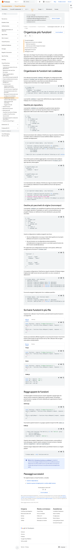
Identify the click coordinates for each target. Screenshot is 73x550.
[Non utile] (63, 27)
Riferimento (49, 9)
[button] (8, 22)
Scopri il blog (40, 511)
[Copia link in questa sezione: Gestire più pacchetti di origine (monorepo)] (62, 205)
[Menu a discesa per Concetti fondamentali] (22, 9)
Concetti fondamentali (15, 9)
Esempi (56, 9)
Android (23, 532)
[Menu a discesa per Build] (35, 9)
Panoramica (4, 9)
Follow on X (39, 516)
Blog (55, 1)
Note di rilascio (56, 518)
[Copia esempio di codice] (63, 86)
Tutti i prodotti (24, 541)
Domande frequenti (57, 522)
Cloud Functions (19, 6)
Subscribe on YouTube (42, 518)
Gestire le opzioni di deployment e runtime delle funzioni (41, 483)
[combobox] (30, 1)
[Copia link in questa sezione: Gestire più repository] (44, 105)
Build (32, 9)
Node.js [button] (27, 344)
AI (26, 9)
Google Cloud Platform (26, 538)
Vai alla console (62, 1)
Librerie (22, 518)
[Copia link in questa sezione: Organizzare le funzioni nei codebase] (25, 74)
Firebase (25, 26)
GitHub (22, 520)
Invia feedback (59, 32)
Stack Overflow (56, 513)
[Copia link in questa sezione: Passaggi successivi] (45, 474)
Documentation (7, 6)
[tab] (27, 319)
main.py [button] (33, 319)
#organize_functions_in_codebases (43, 460)
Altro (16, 1)
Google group (56, 516)
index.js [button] (27, 319)
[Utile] (61, 27)
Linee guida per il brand (58, 520)
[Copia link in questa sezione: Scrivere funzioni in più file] (52, 310)
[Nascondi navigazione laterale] (17, 547)
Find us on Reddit (41, 513)
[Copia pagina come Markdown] (30, 36)
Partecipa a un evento (42, 520)
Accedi (69, 1)
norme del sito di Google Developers (45, 498)
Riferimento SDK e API (26, 513)
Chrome (23, 534)
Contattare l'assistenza (58, 511)
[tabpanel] (44, 328)
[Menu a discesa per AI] (28, 9)
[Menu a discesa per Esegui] (43, 9)
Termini (22, 547)
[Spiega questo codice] (59, 86)
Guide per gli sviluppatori (26, 511)
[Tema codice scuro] (61, 86)
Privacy (27, 547)
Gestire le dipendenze (32, 480)
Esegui (40, 9)
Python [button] (33, 344)
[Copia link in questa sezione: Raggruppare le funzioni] (50, 392)
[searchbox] (9, 14)
